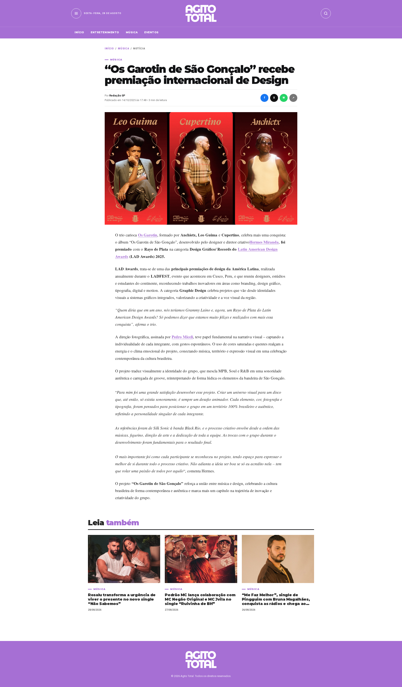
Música (132, 32)
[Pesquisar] (326, 13)
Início (79, 32)
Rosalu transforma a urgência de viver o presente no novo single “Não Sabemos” (122, 599)
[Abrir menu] (76, 13)
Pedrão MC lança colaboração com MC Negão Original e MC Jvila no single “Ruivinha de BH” (200, 599)
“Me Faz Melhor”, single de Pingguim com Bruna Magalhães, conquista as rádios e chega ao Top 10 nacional (276, 599)
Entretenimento (105, 32)
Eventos (151, 32)
